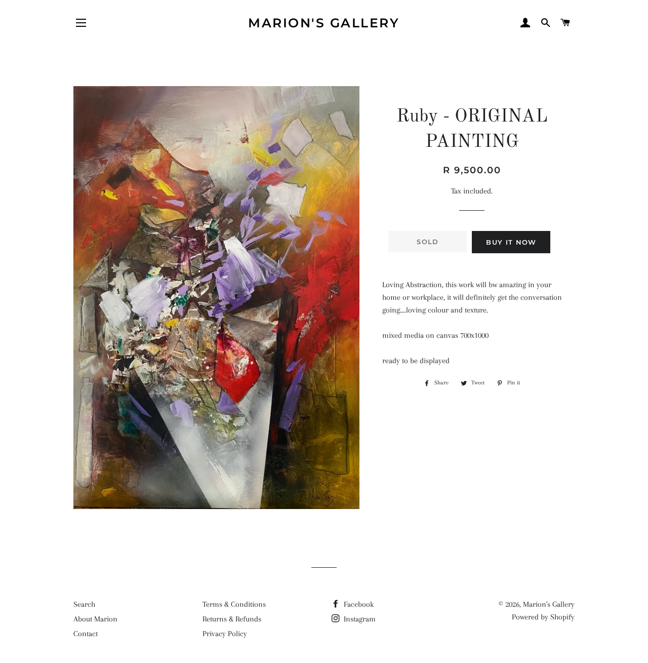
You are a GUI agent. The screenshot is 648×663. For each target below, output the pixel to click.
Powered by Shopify (543, 616)
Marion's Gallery (323, 22)
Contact (85, 633)
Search (84, 604)
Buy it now (511, 242)
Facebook (358, 604)
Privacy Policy (224, 633)
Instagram (359, 618)
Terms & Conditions (234, 604)
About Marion (95, 618)
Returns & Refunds (231, 618)
